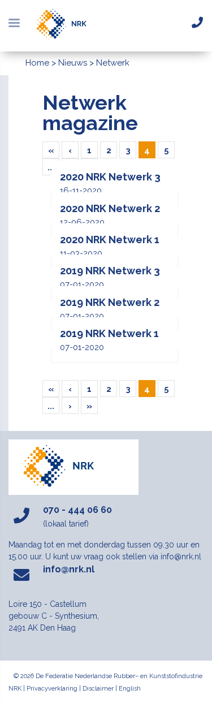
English (130, 688)
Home (37, 63)
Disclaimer (98, 688)
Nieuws (72, 63)
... (50, 167)
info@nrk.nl (68, 569)
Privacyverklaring (52, 688)
